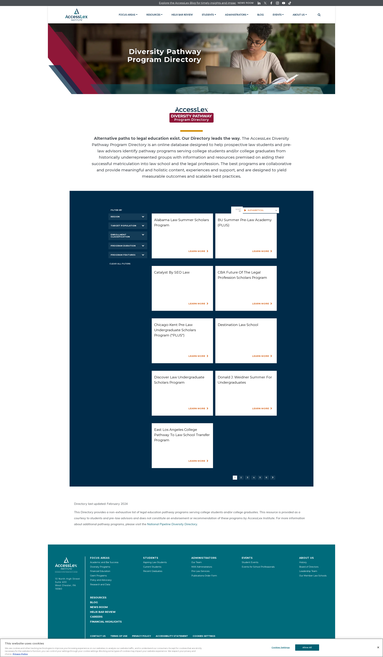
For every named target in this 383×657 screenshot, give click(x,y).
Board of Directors (308, 566)
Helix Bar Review (103, 611)
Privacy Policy (141, 636)
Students (150, 557)
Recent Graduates (152, 571)
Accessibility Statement (172, 636)
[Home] (76, 14)
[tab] (128, 15)
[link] (182, 14)
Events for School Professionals (258, 566)
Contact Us (98, 636)
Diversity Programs (100, 566)
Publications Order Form (204, 575)
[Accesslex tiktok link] (289, 3)
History (303, 562)
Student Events (250, 562)
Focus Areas (100, 557)
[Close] (378, 647)
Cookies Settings (204, 636)
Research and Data (100, 584)
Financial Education (100, 571)
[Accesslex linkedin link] (259, 3)
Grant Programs (98, 575)
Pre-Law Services (200, 571)
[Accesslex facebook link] (271, 3)
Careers (96, 616)
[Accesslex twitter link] (265, 3)
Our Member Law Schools (312, 575)
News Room (246, 2)
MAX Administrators (201, 566)
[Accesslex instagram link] (277, 3)
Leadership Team (308, 571)
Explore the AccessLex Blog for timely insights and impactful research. (180, 3)
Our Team (196, 562)
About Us (306, 557)
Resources (98, 597)
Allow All (307, 647)
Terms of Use (118, 636)
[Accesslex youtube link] (283, 3)
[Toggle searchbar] (318, 14)
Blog (94, 602)
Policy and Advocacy (101, 580)
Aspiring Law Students (155, 562)
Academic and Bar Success (104, 562)
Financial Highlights (106, 621)
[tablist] (216, 14)
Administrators (204, 557)
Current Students (152, 566)
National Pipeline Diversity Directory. (172, 524)
